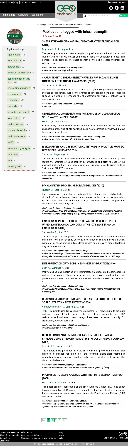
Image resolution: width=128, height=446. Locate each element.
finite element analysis (19, 88)
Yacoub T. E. (64, 382)
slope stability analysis (19, 148)
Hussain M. (48, 190)
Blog (16, 2)
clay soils (12, 106)
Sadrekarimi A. (49, 232)
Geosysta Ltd (122, 438)
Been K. (46, 268)
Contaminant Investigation (93, 136)
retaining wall (14, 166)
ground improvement (18, 112)
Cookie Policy (75, 444)
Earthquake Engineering (63, 364)
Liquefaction (80, 364)
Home (3, 2)
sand (10, 160)
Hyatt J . (46, 121)
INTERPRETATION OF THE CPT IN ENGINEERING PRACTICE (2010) (79, 263)
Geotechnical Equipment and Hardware (38, 438)
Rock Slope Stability (78, 401)
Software (23, 14)
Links (41, 2)
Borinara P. (58, 121)
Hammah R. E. (49, 382)
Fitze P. (63, 85)
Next (64, 420)
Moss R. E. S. (49, 346)
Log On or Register (117, 2)
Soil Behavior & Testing (78, 325)
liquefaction (14, 54)
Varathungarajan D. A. (53, 307)
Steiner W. (47, 154)
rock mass (13, 154)
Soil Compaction (75, 67)
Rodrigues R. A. (66, 49)
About (10, 2)
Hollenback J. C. (65, 346)
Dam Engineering (60, 250)
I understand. (88, 444)
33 (60, 36)
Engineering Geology (62, 208)
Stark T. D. (60, 190)
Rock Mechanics (60, 401)
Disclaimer (4, 441)
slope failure (14, 118)
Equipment (37, 14)
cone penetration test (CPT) (18, 80)
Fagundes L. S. (49, 49)
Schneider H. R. (50, 85)
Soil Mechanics (59, 67)
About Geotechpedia (9, 435)
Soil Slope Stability (76, 172)
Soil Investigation (75, 286)
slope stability (14, 60)
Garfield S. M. (72, 307)
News (34, 2)
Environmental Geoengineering (66, 136)
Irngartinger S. (61, 154)
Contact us (25, 2)
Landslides (77, 208)
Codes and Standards (62, 104)
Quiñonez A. (58, 268)
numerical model (16, 130)
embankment (14, 94)
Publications (8, 14)
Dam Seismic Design (79, 250)
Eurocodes (78, 104)
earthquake (13, 66)
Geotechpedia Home (9, 432)
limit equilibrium (15, 124)
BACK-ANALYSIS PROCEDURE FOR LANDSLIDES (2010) (73, 185)
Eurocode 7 (13, 100)
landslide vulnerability (18, 72)
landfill (11, 142)
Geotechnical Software (31, 435)
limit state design (16, 136)
